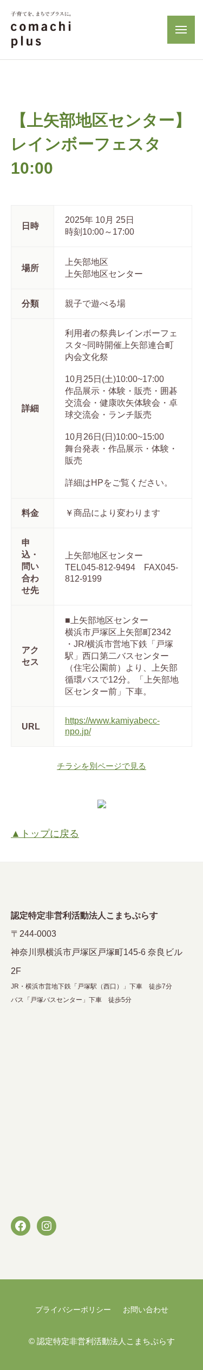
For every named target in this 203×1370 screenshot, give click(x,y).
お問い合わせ (145, 1310)
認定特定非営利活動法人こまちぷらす (106, 1341)
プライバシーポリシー (73, 1310)
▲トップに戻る (45, 833)
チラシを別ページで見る (101, 766)
